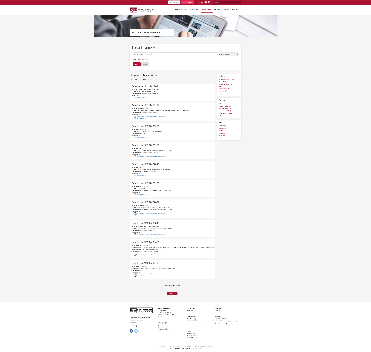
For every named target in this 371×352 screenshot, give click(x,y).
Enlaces (160, 316)
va (199, 2)
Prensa (226, 9)
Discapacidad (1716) (225, 111)
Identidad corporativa (192, 335)
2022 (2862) (222, 135)
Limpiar (145, 64)
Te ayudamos (194, 9)
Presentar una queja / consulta (166, 326)
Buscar (136, 64)
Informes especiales (192, 320)
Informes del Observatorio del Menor (196, 322)
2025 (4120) (222, 128)
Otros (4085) (222, 82)
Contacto (235, 9)
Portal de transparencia (221, 320)
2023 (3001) (222, 133)
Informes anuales (191, 318)
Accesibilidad (187, 346)
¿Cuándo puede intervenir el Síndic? (167, 314)
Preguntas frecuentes (163, 330)
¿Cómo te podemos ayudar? (165, 324)
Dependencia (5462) (225, 106)
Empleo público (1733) (225, 108)
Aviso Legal (161, 346)
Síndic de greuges (180, 9)
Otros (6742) (222, 103)
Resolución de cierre (142, 97)
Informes (217, 9)
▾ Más (220, 93)
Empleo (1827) (223, 91)
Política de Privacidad (174, 346)
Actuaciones (190, 310)
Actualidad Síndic (191, 333)
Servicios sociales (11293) (226, 79)
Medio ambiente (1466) (226, 113)
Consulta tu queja (187, 2)
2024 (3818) (222, 131)
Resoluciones (207, 9)
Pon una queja (174, 2)
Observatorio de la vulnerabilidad (224, 324)
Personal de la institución (164, 312)
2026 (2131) (222, 126)
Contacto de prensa (192, 337)
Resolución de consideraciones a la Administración (151, 116)
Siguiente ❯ (172, 293)
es (202, 2)
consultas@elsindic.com (137, 326)
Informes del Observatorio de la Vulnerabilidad (199, 324)
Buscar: (135, 51)
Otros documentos (192, 326)
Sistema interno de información (204, 346)
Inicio (131, 42)
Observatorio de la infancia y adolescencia (226, 322)
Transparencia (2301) (225, 88)
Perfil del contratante (220, 318)
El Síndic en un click (163, 310)
